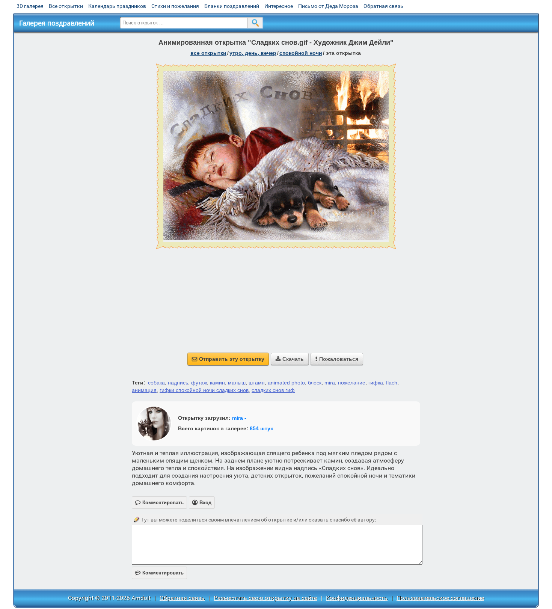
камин (217, 383)
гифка (375, 383)
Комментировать (159, 573)
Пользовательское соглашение (440, 597)
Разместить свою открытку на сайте (265, 597)
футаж (199, 383)
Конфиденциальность (357, 597)
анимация (144, 390)
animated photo (286, 383)
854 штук (261, 428)
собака (156, 383)
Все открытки (66, 6)
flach (391, 383)
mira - (239, 418)
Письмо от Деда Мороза (328, 6)
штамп (257, 383)
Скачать (290, 359)
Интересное (278, 6)
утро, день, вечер (252, 53)
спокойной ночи (300, 53)
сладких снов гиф (273, 390)
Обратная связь (383, 6)
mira (329, 383)
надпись (178, 383)
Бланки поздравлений (231, 6)
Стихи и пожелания (175, 6)
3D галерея (30, 6)
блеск (314, 383)
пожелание (351, 383)
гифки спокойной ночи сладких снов (204, 390)
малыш (237, 383)
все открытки (208, 53)
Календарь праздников (117, 6)
